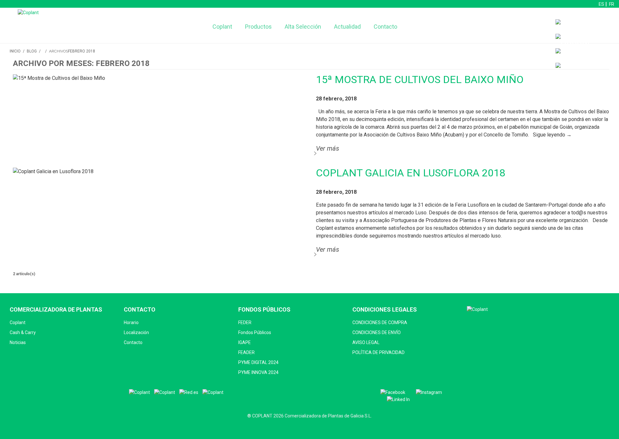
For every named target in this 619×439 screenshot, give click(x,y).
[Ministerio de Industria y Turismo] (164, 392)
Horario (131, 322)
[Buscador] (573, 41)
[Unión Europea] (212, 392)
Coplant (222, 26)
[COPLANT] (139, 392)
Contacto (385, 26)
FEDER (244, 322)
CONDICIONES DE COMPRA (379, 322)
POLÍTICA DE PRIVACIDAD (378, 352)
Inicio (15, 51)
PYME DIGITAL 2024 (258, 362)
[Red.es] (188, 392)
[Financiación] (585, 26)
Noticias (18, 342)
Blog (32, 51)
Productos (258, 26)
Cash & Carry (23, 332)
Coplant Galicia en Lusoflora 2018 (410, 173)
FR (611, 4)
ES (601, 4)
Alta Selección (303, 26)
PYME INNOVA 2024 (258, 372)
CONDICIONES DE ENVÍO (376, 332)
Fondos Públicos (254, 332)
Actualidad (347, 26)
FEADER (246, 352)
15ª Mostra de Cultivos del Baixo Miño (420, 79)
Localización (136, 332)
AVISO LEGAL (365, 342)
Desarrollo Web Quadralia (309, 425)
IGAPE (244, 342)
